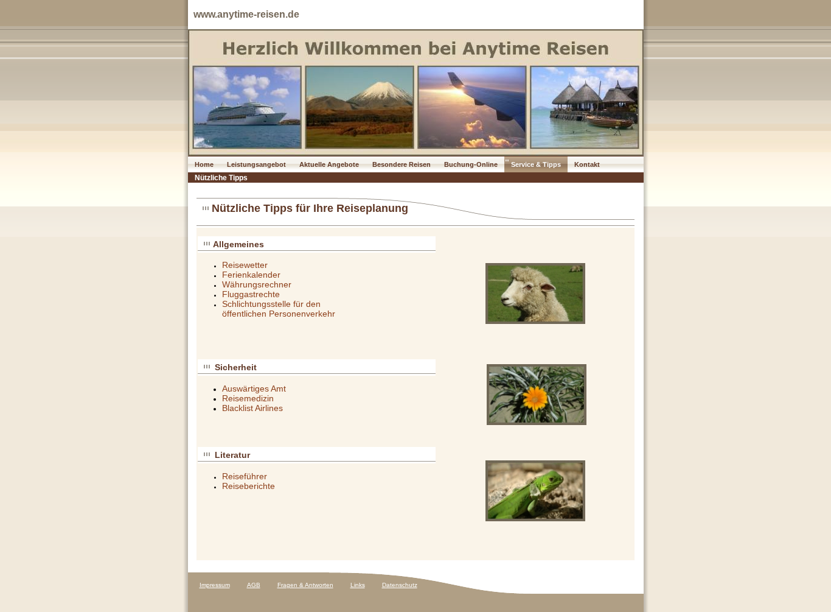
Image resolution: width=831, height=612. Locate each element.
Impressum (215, 585)
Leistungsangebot (256, 164)
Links (357, 585)
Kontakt (587, 164)
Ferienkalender (251, 275)
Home (204, 164)
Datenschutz (399, 585)
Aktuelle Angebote (329, 164)
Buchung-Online (471, 164)
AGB (253, 585)
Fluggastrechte (251, 294)
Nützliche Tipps (221, 178)
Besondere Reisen (401, 164)
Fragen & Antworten (305, 585)
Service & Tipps (536, 164)
